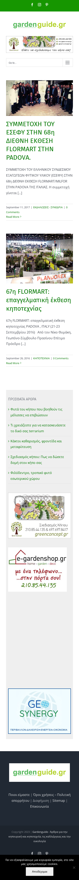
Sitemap (58, 800)
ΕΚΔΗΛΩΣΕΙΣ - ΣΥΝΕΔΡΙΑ (48, 207)
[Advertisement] (39, 640)
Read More (12, 217)
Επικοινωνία (39, 806)
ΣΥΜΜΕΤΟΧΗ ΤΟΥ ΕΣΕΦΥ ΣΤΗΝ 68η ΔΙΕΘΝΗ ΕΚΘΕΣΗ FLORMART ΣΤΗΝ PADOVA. (30, 140)
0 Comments (60, 358)
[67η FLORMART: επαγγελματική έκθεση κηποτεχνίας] (39, 259)
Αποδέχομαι (39, 871)
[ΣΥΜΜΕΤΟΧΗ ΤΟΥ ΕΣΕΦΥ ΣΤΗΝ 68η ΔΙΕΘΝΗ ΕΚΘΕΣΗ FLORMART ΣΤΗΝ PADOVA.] (39, 98)
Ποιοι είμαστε (19, 795)
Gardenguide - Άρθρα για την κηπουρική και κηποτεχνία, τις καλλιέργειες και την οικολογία (40, 836)
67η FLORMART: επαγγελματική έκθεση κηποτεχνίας (38, 300)
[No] (74, 867)
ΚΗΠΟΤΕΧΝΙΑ (41, 358)
